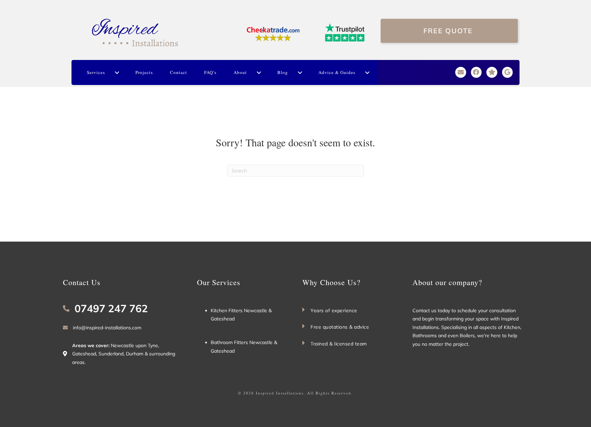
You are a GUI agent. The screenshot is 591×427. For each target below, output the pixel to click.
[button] (116, 72)
